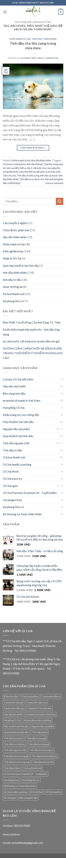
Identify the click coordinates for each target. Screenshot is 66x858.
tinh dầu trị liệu (12, 279)
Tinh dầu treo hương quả (17, 762)
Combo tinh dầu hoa (36, 702)
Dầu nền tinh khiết (14, 386)
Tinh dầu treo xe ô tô (43, 762)
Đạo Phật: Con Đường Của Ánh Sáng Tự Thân (31, 322)
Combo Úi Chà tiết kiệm (18, 379)
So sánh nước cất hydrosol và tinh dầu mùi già (31, 341)
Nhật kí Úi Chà (12, 258)
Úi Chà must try (12, 478)
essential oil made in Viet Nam (21, 400)
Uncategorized (12, 500)
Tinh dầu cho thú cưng (28, 175)
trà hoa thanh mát (14, 294)
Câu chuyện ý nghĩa (15, 223)
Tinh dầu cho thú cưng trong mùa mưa (33, 45)
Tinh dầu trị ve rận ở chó (31, 179)
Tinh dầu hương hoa (14, 744)
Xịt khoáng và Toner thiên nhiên (22, 514)
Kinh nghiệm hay (13, 251)
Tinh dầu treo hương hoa (44, 756)
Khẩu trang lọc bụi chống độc (21, 415)
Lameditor (52, 58)
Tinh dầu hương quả (38, 744)
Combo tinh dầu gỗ (13, 702)
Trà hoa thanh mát (14, 457)
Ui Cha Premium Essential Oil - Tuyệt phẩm (30, 492)
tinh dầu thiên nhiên (44, 39)
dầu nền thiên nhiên (15, 237)
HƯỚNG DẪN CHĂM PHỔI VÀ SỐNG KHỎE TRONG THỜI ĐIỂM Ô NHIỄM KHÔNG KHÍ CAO (33, 353)
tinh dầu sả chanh (49, 175)
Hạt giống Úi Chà (14, 407)
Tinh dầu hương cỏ (13, 738)
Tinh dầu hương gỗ (36, 738)
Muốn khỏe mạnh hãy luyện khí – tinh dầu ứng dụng (31, 332)
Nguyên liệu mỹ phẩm (16, 429)
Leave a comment (54, 183)
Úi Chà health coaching (17, 464)
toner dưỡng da (13, 286)
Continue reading (33, 147)
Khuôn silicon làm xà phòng (37, 720)
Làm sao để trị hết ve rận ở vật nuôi (23, 168)
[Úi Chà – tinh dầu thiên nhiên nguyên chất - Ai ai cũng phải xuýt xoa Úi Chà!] (33, 12)
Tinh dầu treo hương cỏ (41, 750)
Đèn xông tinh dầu (14, 393)
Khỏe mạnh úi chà (20, 39)
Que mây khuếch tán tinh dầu (21, 265)
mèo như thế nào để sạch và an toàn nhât (39, 171)
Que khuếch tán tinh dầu (18, 436)
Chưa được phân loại (16, 230)
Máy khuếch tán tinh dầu (18, 421)
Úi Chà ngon (10, 485)
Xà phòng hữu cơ (13, 301)
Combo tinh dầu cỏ (50, 696)
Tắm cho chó (9, 175)
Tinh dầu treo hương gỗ (16, 756)
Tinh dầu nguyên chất (16, 443)
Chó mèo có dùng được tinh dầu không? (23, 164)
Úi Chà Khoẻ (11, 471)
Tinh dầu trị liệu (12, 450)
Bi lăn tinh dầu (11, 696)
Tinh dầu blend (39, 732)
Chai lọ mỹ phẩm (29, 696)
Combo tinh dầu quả (14, 708)
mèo (44, 168)
